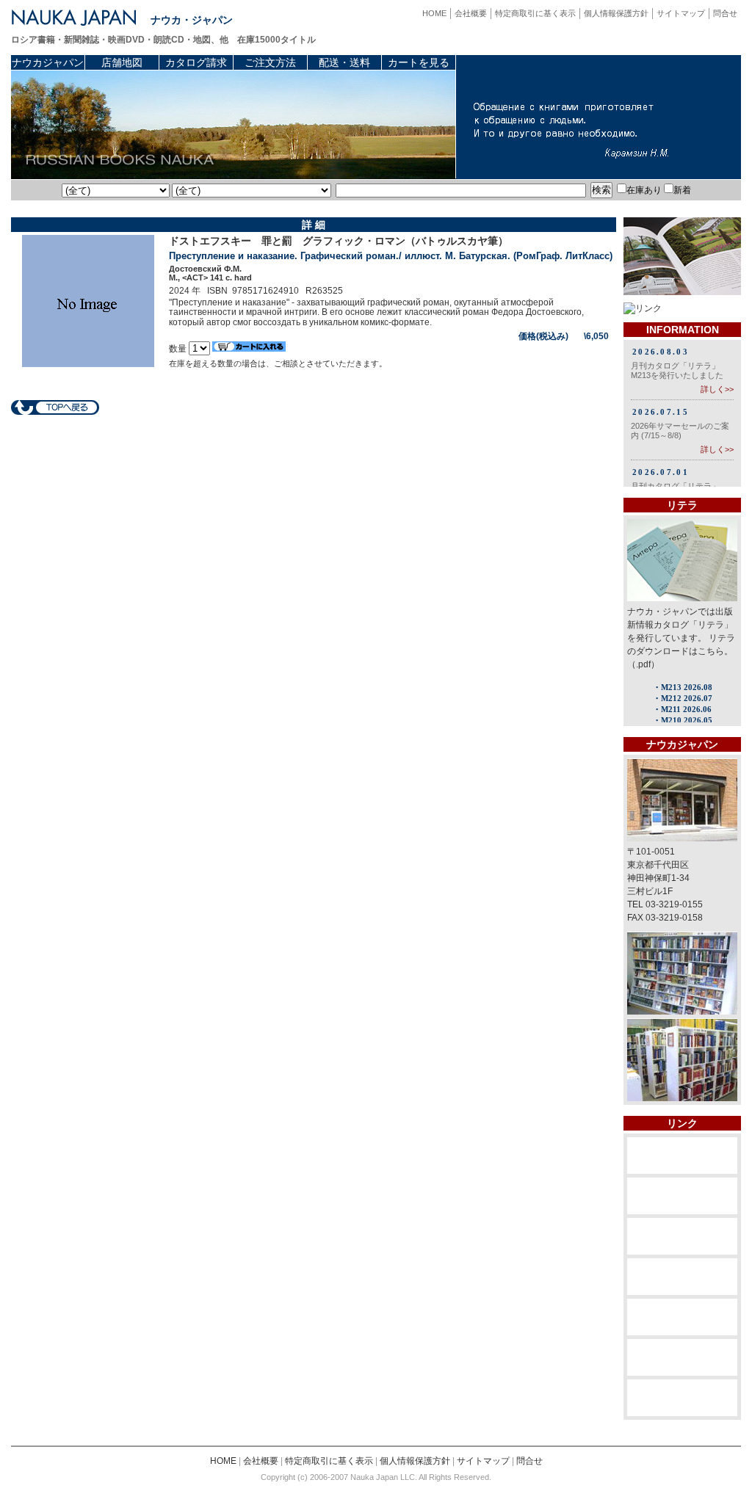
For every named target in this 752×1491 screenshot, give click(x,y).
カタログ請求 (196, 62)
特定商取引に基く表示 (535, 13)
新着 (682, 190)
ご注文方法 (270, 62)
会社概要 (471, 13)
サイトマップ (681, 13)
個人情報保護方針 (616, 13)
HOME (434, 13)
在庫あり (644, 190)
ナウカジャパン (48, 62)
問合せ (725, 13)
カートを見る (418, 62)
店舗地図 (121, 62)
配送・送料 (344, 62)
